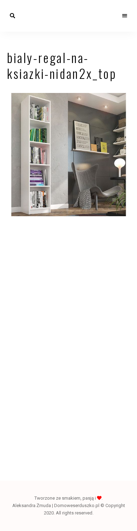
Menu (125, 16)
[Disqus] (68, 326)
